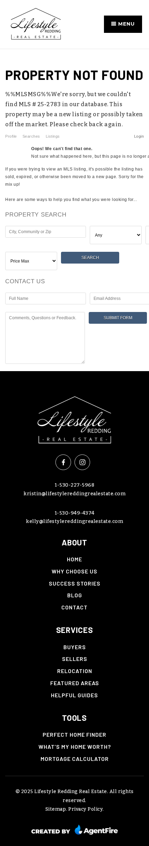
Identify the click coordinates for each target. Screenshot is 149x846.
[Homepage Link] (75, 418)
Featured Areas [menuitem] (74, 683)
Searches (31, 136)
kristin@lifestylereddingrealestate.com (74, 494)
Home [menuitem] (74, 559)
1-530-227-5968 (74, 485)
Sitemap (55, 809)
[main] (74, 210)
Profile (11, 136)
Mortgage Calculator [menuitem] (75, 758)
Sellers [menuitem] (74, 658)
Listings (53, 136)
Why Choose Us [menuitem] (74, 571)
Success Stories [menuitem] (74, 583)
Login (139, 136)
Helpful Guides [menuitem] (74, 695)
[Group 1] (74, 829)
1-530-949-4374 (75, 513)
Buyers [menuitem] (74, 647)
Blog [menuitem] (74, 595)
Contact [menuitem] (74, 607)
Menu (125, 24)
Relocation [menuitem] (74, 671)
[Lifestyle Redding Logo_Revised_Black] (36, 23)
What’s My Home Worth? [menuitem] (74, 746)
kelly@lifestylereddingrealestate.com (74, 521)
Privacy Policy (85, 809)
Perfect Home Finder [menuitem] (74, 734)
